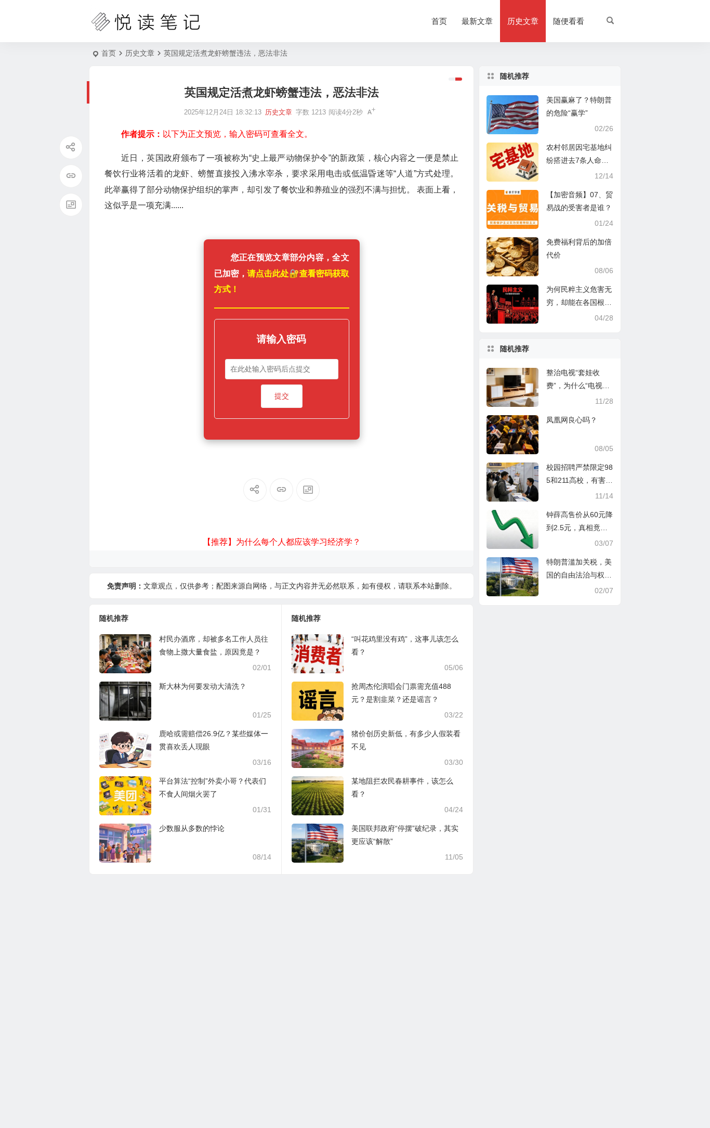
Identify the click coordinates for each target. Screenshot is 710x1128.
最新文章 (477, 21)
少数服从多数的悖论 (192, 828)
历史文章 (522, 21)
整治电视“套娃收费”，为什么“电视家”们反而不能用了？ (579, 385)
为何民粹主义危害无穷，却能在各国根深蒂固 (579, 302)
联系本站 (420, 586)
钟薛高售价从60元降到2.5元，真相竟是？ (579, 527)
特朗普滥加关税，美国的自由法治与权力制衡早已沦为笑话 (579, 575)
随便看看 (568, 21)
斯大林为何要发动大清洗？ (202, 686)
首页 (439, 21)
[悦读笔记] (146, 21)
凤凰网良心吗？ (571, 420)
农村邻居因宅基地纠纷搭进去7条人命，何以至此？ (579, 160)
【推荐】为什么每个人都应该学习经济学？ (282, 541)
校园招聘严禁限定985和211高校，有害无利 (579, 480)
